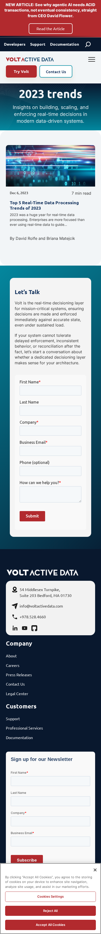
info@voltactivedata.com (41, 605)
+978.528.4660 (33, 616)
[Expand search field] (88, 44)
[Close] (95, 870)
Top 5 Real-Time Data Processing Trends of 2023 (44, 205)
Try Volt (21, 71)
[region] (50, 898)
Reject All (50, 911)
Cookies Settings (50, 896)
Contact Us (56, 71)
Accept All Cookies (50, 925)
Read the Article (51, 28)
